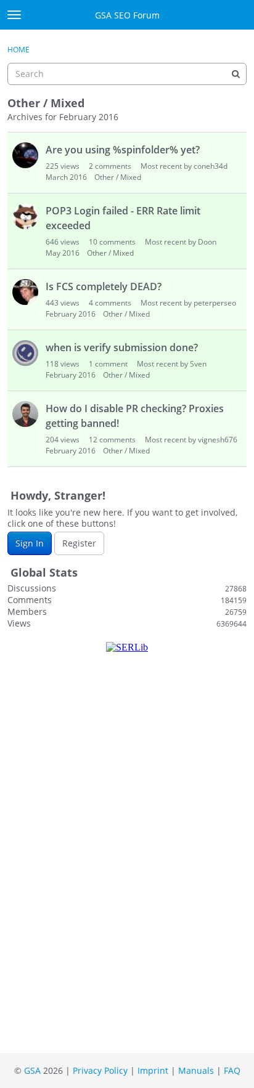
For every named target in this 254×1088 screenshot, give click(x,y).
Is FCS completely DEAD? (104, 286)
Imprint (152, 1070)
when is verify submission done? (122, 347)
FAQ (232, 1070)
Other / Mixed (117, 177)
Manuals (196, 1070)
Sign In (29, 543)
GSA (32, 1070)
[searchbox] (127, 74)
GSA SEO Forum (127, 15)
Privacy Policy (100, 1070)
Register (79, 543)
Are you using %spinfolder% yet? (123, 149)
